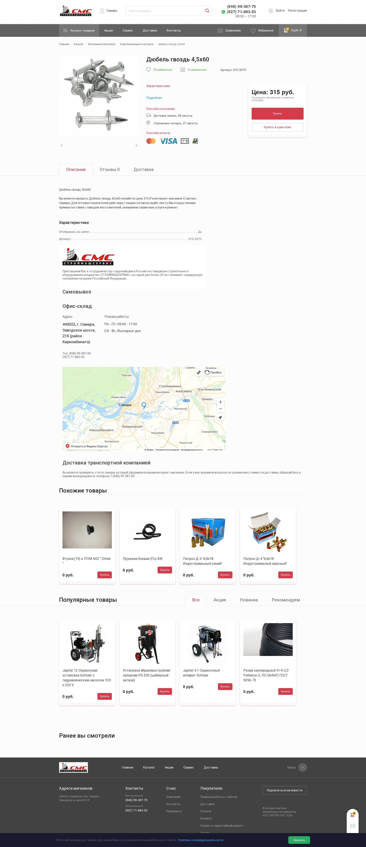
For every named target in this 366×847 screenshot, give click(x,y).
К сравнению (197, 70)
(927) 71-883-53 (241, 12)
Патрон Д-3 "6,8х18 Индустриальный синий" (202, 561)
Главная (127, 767)
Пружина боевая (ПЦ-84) (142, 559)
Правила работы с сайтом (218, 797)
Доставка (150, 30)
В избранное (163, 70)
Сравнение (233, 30)
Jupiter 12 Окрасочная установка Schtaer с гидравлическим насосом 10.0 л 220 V (86, 677)
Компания (173, 797)
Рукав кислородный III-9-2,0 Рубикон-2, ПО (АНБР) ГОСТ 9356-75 (265, 675)
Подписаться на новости (284, 790)
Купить (277, 113)
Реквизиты (174, 811)
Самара (111, 10)
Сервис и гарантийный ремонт (222, 825)
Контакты (174, 30)
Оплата (205, 811)
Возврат (206, 818)
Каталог (149, 767)
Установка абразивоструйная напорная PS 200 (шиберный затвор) (146, 675)
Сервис (128, 30)
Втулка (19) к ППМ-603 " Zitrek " (86, 561)
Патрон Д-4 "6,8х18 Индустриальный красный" (265, 561)
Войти (280, 10)
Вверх (291, 767)
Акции (108, 30)
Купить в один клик (277, 127)
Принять (299, 840)
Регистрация (297, 10)
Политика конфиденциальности (200, 840)
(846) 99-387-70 (241, 6)
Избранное (266, 30)
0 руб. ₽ (294, 29)
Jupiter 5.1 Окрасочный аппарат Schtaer (201, 672)
